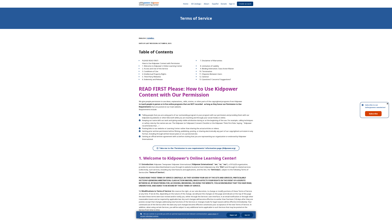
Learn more (212, 214)
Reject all (233, 215)
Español (150, 38)
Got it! (247, 215)
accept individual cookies (149, 216)
